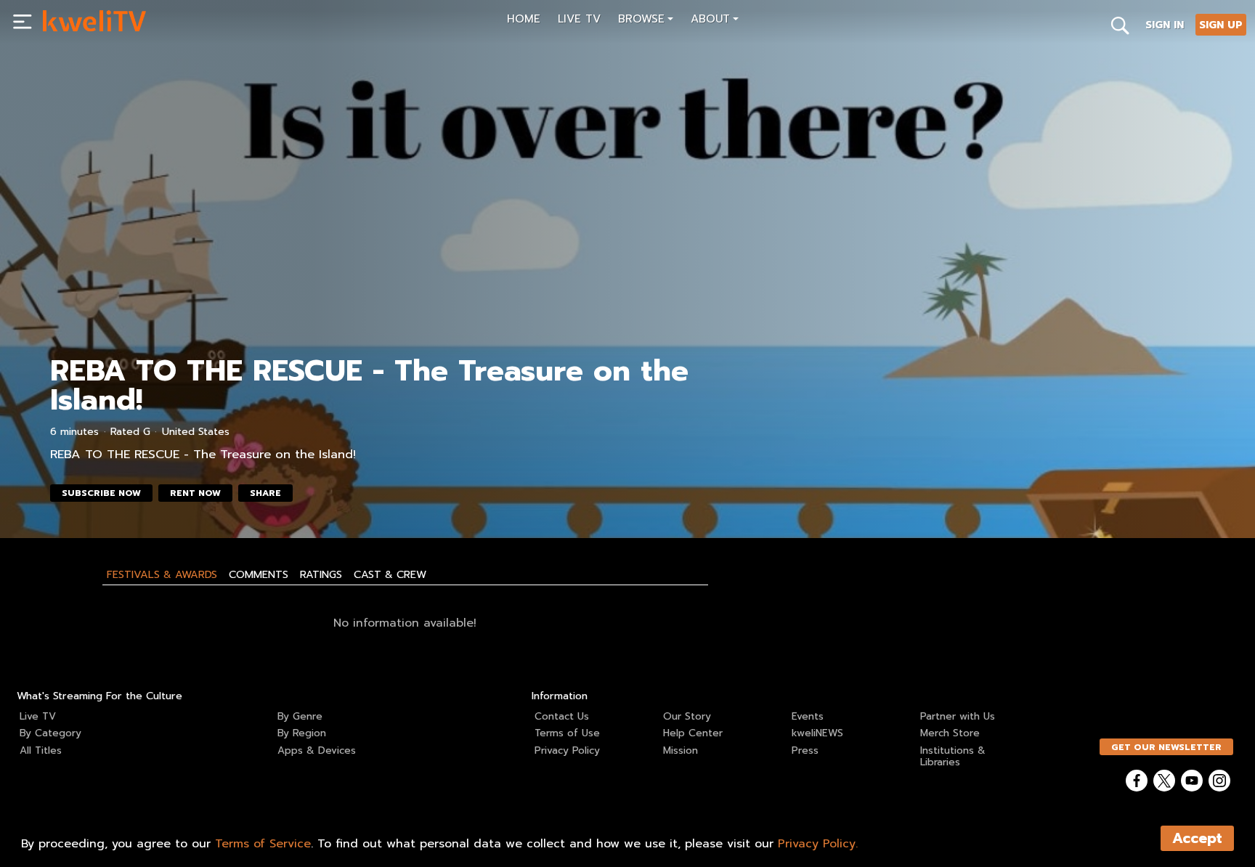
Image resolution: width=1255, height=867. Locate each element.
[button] (645, 20)
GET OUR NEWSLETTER (1166, 747)
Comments (258, 574)
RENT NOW (195, 493)
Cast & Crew (390, 574)
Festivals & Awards (162, 574)
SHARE (265, 493)
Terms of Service (263, 843)
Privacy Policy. (818, 843)
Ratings (321, 574)
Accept (1197, 838)
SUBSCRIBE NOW (101, 493)
